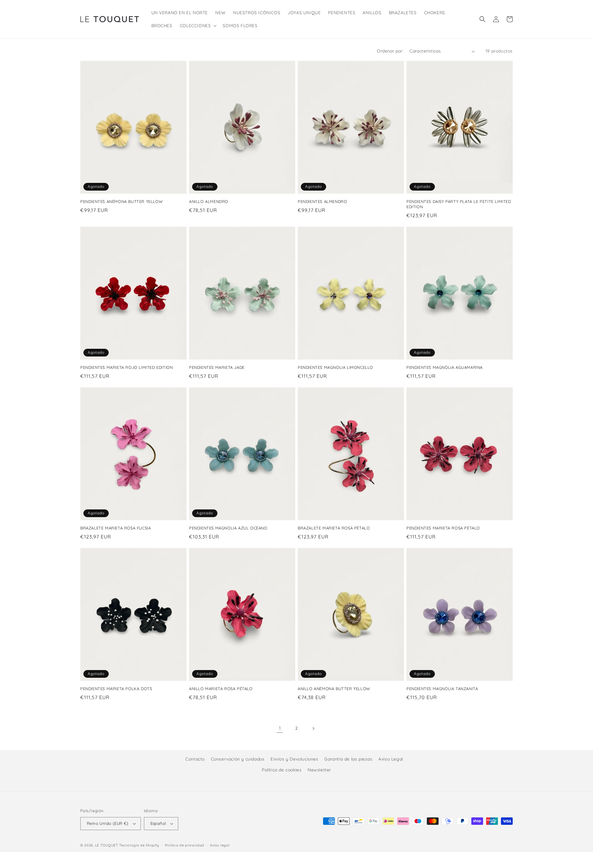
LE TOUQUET (106, 845)
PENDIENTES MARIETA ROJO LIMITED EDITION (126, 367)
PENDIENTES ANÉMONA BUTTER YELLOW (121, 201)
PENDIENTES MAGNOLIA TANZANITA (442, 688)
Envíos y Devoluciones (294, 759)
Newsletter (319, 770)
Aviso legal (220, 845)
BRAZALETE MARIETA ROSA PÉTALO (334, 527)
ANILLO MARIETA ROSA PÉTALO (221, 688)
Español (158, 823)
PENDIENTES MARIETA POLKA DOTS (116, 688)
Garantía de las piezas (348, 759)
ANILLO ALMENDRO (208, 201)
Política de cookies (281, 770)
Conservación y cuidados (238, 759)
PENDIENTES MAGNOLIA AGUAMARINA (444, 367)
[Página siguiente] (313, 728)
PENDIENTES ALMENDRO (322, 201)
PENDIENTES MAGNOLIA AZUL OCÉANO (228, 527)
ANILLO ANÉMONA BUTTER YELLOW (334, 688)
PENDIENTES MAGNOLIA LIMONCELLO (335, 367)
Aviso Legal (390, 759)
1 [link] (280, 728)
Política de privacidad (184, 845)
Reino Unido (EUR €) (107, 823)
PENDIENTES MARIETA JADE (217, 367)
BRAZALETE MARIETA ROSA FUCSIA (115, 527)
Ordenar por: (390, 51)
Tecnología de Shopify (139, 845)
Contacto (195, 759)
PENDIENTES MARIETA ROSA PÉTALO (443, 527)
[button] (197, 25)
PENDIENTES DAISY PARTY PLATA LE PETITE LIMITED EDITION (458, 204)
